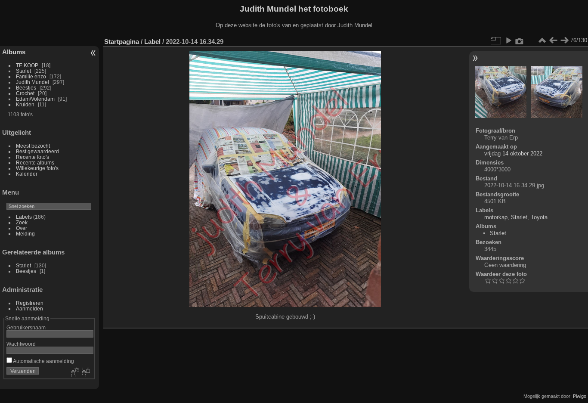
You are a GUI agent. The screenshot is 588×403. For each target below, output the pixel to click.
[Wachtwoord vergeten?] (85, 372)
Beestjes (26, 87)
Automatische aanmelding (43, 361)
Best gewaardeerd (37, 151)
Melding (25, 233)
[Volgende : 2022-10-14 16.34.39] (564, 40)
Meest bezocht (33, 146)
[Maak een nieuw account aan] (74, 372)
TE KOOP (27, 65)
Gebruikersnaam (26, 327)
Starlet (23, 71)
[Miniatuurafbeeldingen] (542, 40)
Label (152, 41)
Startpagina (121, 41)
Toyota (539, 217)
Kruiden (25, 104)
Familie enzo (31, 76)
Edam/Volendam (35, 99)
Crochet (25, 93)
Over (21, 228)
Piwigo (579, 396)
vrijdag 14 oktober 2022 (513, 153)
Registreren (29, 303)
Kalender (26, 174)
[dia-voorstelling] (508, 40)
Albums (13, 52)
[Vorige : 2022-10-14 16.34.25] (553, 40)
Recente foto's (32, 157)
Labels (24, 217)
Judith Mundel (32, 82)
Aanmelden (29, 308)
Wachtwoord (21, 344)
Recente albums (35, 162)
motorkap (496, 217)
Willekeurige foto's (37, 168)
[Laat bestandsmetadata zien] (519, 40)
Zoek (22, 222)
